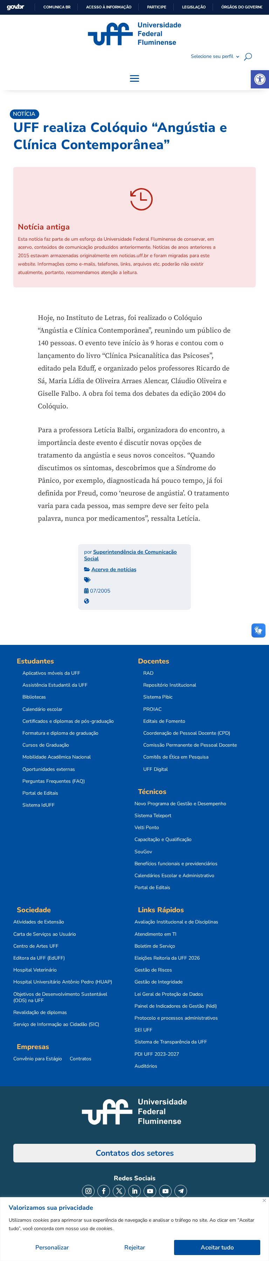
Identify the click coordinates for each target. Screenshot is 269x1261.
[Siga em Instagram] (88, 1191)
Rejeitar (134, 1247)
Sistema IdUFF (38, 805)
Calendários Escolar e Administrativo (174, 876)
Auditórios (145, 1066)
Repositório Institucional (169, 685)
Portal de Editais (40, 793)
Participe (156, 7)
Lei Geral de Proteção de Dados (168, 994)
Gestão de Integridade (158, 982)
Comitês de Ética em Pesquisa (175, 757)
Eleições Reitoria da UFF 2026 (167, 958)
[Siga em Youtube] (150, 1191)
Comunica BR (56, 7)
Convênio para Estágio (37, 1059)
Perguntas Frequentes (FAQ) (53, 781)
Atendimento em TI (155, 934)
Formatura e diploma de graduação (60, 733)
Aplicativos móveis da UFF (51, 673)
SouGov (143, 852)
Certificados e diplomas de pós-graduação (68, 721)
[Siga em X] (119, 1191)
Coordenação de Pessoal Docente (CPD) (186, 733)
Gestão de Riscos (153, 970)
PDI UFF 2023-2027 (156, 1054)
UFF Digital (155, 769)
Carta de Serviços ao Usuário (44, 934)
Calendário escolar (42, 709)
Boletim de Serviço (154, 946)
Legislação (194, 7)
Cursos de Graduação (45, 745)
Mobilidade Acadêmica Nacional (56, 757)
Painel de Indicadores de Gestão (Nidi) (175, 1006)
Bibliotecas (34, 697)
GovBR (15, 7)
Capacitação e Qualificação (163, 839)
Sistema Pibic (157, 697)
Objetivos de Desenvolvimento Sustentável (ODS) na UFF (60, 997)
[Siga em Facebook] (103, 1191)
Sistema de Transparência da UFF (170, 1042)
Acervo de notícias (113, 569)
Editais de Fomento (164, 721)
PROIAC (152, 709)
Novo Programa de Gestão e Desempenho (180, 804)
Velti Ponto (146, 828)
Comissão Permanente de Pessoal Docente (190, 745)
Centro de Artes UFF (35, 946)
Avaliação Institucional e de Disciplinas (176, 922)
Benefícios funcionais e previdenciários (176, 864)
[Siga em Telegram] (180, 1191)
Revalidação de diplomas (40, 1012)
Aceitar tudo (217, 1247)
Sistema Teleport (152, 816)
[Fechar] (264, 1200)
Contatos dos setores (135, 1153)
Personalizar (52, 1247)
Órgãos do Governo (242, 7)
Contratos (80, 1059)
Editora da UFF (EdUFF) (39, 958)
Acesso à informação (108, 7)
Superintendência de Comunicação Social (130, 555)
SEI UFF (143, 1030)
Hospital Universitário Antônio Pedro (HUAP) (62, 982)
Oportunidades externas (48, 769)
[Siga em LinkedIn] (134, 1191)
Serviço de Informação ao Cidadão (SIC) (56, 1024)
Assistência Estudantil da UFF (55, 685)
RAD (148, 673)
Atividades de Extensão (38, 922)
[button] (260, 79)
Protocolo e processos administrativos (176, 1018)
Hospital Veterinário (35, 970)
